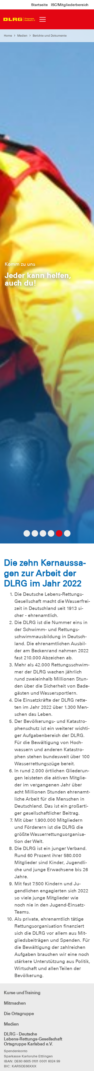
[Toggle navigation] (42, 19)
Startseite (39, 5)
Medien (22, 35)
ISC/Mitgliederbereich (70, 5)
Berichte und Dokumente (50, 35)
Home (8, 35)
